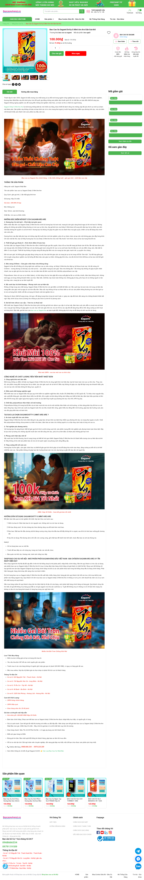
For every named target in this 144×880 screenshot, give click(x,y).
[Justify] (82, 11)
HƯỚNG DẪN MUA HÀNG (57, 826)
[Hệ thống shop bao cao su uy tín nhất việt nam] (72, 3)
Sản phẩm (48, 19)
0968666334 (9, 842)
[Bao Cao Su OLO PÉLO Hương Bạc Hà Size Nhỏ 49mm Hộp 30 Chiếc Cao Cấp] (33, 787)
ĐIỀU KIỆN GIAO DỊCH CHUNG (82, 834)
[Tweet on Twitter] (19, 85)
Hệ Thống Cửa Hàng (97, 19)
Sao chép (114, 98)
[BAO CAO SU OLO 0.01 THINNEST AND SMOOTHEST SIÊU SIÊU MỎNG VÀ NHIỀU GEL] (75, 787)
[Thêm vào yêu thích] (109, 33)
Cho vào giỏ (56, 53)
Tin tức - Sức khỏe (117, 19)
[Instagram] (110, 832)
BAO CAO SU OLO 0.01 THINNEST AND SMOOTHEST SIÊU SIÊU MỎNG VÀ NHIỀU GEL (75, 802)
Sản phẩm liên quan (13, 773)
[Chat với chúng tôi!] (138, 859)
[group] (24, 50)
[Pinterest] (16, 85)
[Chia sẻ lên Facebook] (13, 85)
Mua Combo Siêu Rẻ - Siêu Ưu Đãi (71, 19)
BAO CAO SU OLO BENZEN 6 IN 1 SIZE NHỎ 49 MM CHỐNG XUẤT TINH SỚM (95, 802)
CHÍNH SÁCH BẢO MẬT (80, 822)
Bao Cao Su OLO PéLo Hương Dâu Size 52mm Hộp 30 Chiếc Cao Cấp (11, 801)
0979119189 (9, 846)
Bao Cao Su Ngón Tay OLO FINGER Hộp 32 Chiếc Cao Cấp (53, 801)
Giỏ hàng (139, 13)
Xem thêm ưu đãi (125, 141)
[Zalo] (106, 832)
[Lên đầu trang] (138, 872)
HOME (37, 19)
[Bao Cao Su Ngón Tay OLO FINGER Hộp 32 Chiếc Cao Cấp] (54, 787)
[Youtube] (102, 832)
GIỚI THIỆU (53, 822)
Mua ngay (76, 53)
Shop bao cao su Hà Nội (50, 874)
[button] (47, 77)
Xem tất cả (125, 153)
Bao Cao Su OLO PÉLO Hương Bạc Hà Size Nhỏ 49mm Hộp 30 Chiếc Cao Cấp (33, 802)
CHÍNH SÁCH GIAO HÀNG (81, 830)
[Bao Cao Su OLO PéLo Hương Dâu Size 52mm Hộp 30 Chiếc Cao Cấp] (12, 787)
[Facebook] (98, 832)
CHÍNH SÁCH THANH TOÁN (82, 826)
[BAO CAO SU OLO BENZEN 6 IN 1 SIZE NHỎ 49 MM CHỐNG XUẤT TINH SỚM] (96, 787)
